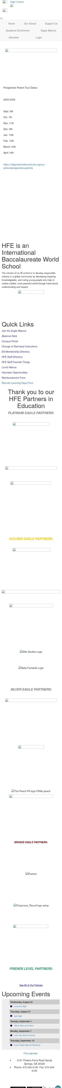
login (13, 1)
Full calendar (31, 1053)
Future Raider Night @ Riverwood (27, 1045)
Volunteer (14, 37)
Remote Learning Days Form (17, 383)
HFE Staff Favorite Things (16, 362)
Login (39, 37)
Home (11, 23)
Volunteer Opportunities (14, 372)
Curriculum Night (20, 1006)
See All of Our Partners (31, 985)
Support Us (51, 23)
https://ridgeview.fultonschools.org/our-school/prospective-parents (24, 166)
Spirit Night (18, 1016)
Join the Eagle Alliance (14, 330)
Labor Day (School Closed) (24, 1035)
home (21, 1)
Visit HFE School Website (25, 231)
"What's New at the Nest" (24, 1025)
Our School (30, 23)
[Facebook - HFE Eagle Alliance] (5, 2)
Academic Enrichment (18, 30)
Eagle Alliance (48, 30)
